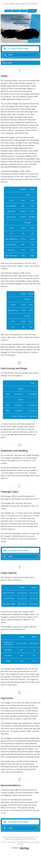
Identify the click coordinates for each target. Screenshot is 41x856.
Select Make (8, 10)
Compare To (23, 10)
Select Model (16, 10)
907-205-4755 (31, 839)
